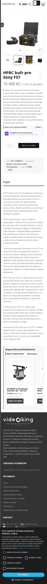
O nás (5, 483)
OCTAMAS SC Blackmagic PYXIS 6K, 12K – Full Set (17, 390)
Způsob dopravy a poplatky (14, 498)
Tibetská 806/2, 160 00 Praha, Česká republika (21, 470)
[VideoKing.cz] (8, 4)
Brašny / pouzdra (14, 164)
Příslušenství (12, 167)
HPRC (29, 167)
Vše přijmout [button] (23, 575)
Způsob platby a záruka (12, 494)
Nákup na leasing (9, 502)
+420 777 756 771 (13, 524)
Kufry (24, 164)
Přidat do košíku (29, 146)
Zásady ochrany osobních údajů (15, 510)
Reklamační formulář (11, 491)
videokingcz (10, 527)
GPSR (10, 170)
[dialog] (23, 555)
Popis (6, 181)
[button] (18, 60)
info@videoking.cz (31, 524)
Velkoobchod (8, 506)
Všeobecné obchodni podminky (15, 487)
